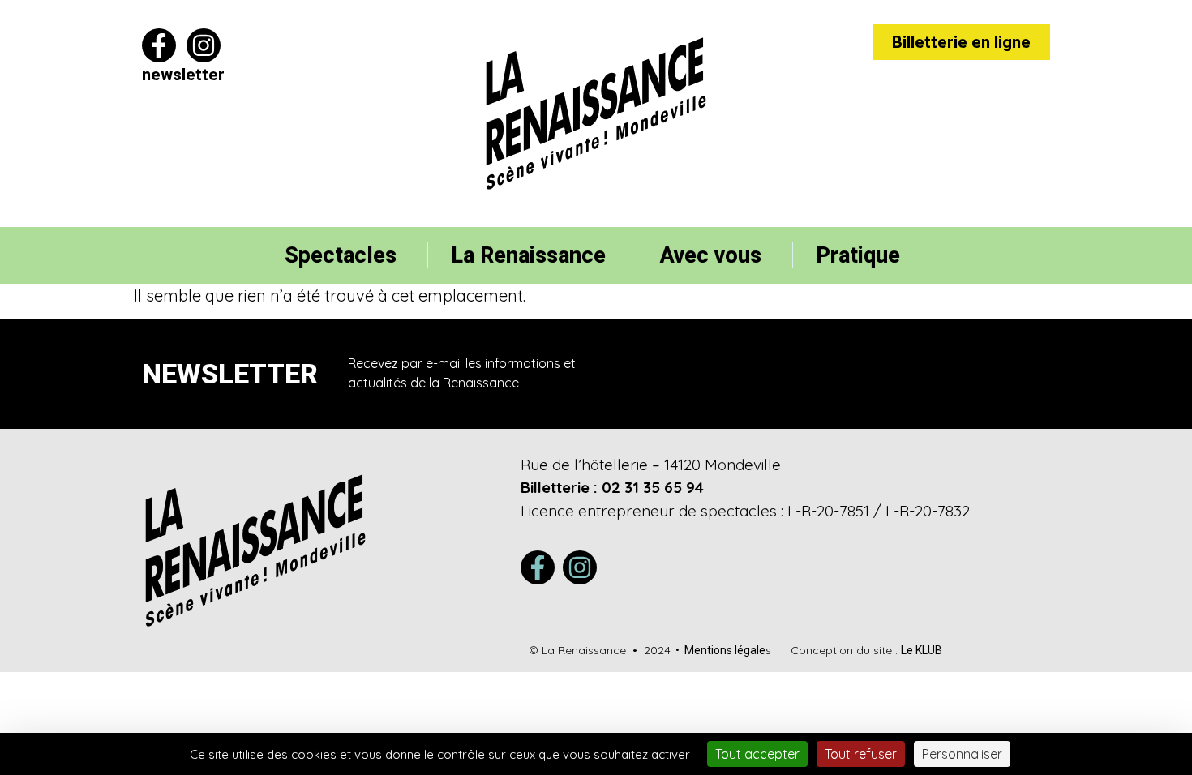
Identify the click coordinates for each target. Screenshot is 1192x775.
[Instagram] (204, 45)
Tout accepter (757, 754)
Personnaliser (962, 754)
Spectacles (341, 255)
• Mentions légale (718, 650)
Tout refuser (861, 754)
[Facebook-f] (159, 45)
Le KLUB (921, 650)
